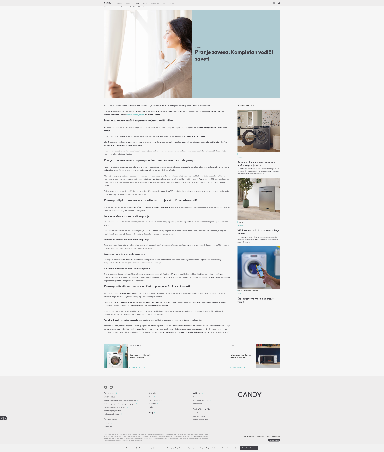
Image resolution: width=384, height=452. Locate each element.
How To (240, 154)
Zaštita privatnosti (249, 436)
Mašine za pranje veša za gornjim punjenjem (119, 404)
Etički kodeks (197, 404)
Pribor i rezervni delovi (201, 420)
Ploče (151, 407)
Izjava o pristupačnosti (273, 436)
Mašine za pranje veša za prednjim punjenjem (120, 400)
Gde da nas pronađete (201, 400)
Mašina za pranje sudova (113, 411)
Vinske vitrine (108, 427)
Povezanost (119, 3)
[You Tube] (111, 387)
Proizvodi (129, 3)
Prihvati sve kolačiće (249, 448)
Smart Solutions (252, 290)
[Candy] (107, 3)
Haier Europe (198, 397)
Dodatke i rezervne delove (158, 3)
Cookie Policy (260, 436)
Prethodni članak (139, 367)
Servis (144, 3)
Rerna (151, 397)
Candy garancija (199, 416)
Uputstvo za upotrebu (200, 413)
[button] (5, 418)
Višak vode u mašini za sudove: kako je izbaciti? (258, 232)
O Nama (172, 3)
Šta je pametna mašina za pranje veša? (256, 300)
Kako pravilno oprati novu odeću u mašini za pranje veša (256, 163)
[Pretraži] (279, 3)
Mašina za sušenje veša (112, 414)
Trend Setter (242, 290)
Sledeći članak (236, 367)
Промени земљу (274, 440)
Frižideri (107, 423)
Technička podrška (201, 409)
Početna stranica (109, 7)
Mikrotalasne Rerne (155, 400)
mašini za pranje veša (135, 115)
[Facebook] (105, 387)
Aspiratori (152, 404)
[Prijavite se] (274, 3)
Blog (137, 3)
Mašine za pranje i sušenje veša (115, 407)
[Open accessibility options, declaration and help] (2, 418)
